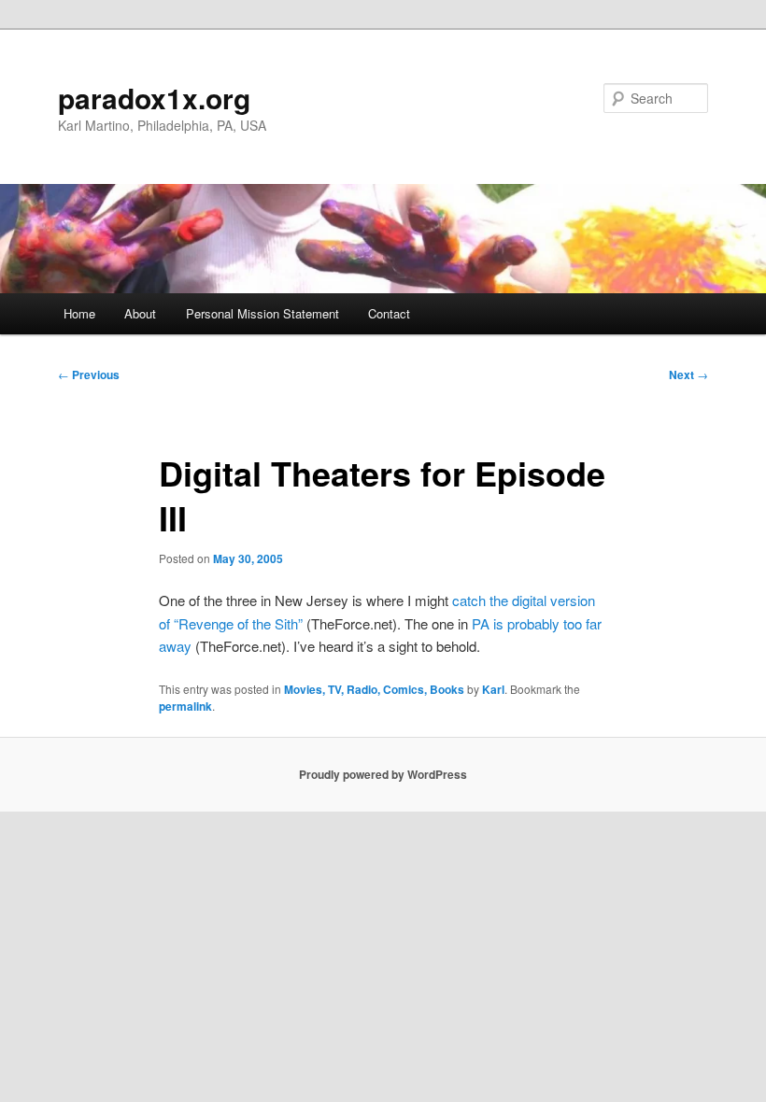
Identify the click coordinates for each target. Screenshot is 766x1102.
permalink (185, 706)
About (140, 313)
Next (688, 374)
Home (79, 313)
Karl (493, 689)
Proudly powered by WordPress (383, 774)
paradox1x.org (154, 98)
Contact (389, 313)
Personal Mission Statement (262, 313)
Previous (89, 374)
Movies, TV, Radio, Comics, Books (374, 689)
